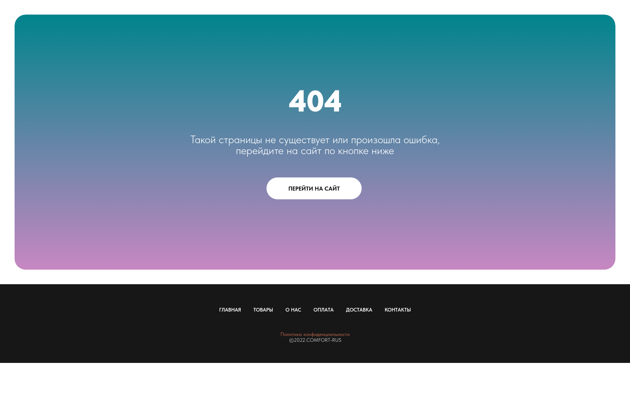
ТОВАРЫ (263, 310)
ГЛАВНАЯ (230, 310)
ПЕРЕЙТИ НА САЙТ (314, 188)
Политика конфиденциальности (315, 334)
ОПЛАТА (324, 310)
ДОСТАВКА (359, 310)
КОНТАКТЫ (398, 310)
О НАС (293, 310)
